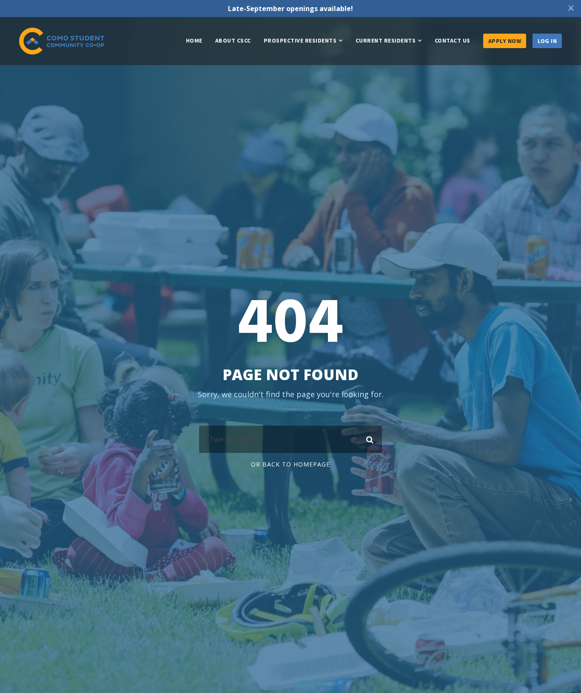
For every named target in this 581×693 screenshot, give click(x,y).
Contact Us (452, 40)
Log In (547, 41)
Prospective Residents (300, 40)
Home (194, 40)
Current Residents (386, 40)
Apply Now (504, 41)
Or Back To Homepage (290, 464)
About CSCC (233, 40)
